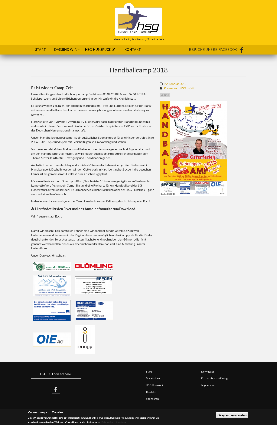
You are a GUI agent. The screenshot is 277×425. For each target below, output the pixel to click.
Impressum (207, 385)
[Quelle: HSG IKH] (193, 148)
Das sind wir (65, 49)
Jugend (165, 95)
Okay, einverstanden (232, 415)
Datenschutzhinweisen (113, 422)
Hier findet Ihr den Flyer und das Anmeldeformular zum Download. (85, 209)
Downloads (207, 371)
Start (40, 49)
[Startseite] (138, 19)
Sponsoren (152, 398)
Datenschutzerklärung (214, 378)
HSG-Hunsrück (98, 49)
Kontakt (132, 49)
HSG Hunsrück (154, 385)
